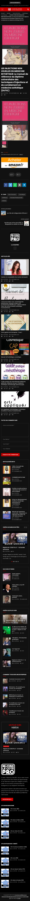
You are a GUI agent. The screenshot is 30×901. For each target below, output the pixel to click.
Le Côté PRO (5, 93)
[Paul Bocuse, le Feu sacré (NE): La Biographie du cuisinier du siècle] (26, 223)
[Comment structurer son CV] (5, 681)
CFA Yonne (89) (14, 809)
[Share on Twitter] (10, 185)
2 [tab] (13, 561)
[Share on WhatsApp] (15, 185)
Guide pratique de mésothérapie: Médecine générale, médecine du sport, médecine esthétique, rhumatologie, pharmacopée (13, 383)
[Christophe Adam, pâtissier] (7, 599)
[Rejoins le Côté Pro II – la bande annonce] (7, 663)
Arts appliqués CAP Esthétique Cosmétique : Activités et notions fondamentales (13, 410)
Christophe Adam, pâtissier (17, 596)
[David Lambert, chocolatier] (7, 577)
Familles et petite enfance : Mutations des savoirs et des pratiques (15, 5)
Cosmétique (22, 194)
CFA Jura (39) (14, 858)
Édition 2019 (6, 746)
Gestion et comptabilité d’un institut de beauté (14, 277)
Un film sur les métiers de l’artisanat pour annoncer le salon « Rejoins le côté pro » (19, 629)
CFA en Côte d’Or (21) (16, 831)
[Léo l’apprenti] (7, 652)
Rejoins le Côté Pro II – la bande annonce (14, 548)
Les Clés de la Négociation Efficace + (17, 213)
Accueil (3, 13)
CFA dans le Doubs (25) (17, 880)
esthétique (4, 197)
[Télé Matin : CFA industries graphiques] (7, 641)
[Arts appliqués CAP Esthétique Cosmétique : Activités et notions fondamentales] (15, 399)
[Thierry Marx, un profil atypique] (7, 588)
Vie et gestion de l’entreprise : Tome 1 (11, 332)
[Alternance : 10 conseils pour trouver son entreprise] (5, 689)
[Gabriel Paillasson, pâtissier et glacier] (15, 619)
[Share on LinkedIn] (24, 185)
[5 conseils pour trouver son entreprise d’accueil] (5, 705)
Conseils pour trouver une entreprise (16, 711)
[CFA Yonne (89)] (5, 812)
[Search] (28, 9)
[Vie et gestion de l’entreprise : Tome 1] (15, 322)
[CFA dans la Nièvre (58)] (5, 823)
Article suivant (25, 219)
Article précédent (6, 209)
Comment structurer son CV (17, 679)
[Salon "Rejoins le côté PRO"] (15, 9)
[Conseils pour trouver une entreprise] (5, 712)
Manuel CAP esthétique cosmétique (11, 357)
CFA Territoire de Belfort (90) (18, 847)
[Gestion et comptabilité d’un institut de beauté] (15, 267)
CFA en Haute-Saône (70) (17, 869)
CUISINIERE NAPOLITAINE (18, 477)
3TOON (18, 898)
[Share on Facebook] (6, 185)
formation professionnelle (16, 197)
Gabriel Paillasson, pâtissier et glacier (17, 620)
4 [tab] (16, 561)
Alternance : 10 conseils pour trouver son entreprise (17, 687)
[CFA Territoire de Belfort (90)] (5, 850)
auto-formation (12, 194)
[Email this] (20, 185)
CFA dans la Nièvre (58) (17, 820)
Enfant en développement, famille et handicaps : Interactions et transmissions (19, 502)
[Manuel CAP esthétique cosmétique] (15, 347)
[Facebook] (15, 248)
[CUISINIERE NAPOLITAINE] (7, 481)
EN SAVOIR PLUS (7, 799)
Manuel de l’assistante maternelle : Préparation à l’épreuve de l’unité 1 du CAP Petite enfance (19, 514)
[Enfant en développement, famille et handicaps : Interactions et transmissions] (7, 503)
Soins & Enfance (16, 13)
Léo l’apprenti (16, 649)
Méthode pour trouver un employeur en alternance (16, 695)
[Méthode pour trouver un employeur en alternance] (5, 697)
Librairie (8, 13)
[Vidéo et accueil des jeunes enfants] (7, 470)
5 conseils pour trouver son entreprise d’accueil (16, 703)
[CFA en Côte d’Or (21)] (5, 834)
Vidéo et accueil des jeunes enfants (18, 466)
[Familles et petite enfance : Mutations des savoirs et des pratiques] (7, 492)
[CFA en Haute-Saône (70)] (5, 873)
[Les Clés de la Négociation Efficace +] (3, 213)
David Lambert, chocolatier (16, 574)
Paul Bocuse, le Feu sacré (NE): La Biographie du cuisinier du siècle (13, 223)
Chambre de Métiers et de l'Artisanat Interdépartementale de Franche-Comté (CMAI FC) (15, 896)
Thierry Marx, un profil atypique (18, 585)
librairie (4, 200)
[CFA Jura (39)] (5, 861)
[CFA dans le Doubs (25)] (5, 884)
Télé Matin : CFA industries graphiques (19, 638)
